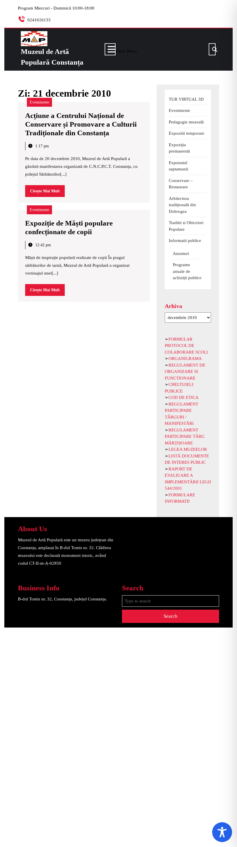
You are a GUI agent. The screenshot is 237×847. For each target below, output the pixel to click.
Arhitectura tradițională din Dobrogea (182, 205)
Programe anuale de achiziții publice (187, 271)
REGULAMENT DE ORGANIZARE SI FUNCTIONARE (185, 371)
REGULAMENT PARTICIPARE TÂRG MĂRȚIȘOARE (185, 436)
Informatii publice (185, 240)
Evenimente (39, 102)
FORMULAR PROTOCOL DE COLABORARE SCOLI (186, 345)
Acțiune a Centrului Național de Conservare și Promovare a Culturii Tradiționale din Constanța (81, 124)
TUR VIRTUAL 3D (186, 99)
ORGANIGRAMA (185, 358)
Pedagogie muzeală (186, 122)
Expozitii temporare (186, 133)
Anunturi (181, 253)
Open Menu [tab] (126, 50)
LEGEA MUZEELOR (188, 449)
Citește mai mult (47, 193)
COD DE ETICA (184, 397)
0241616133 (39, 20)
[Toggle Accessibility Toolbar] (222, 832)
